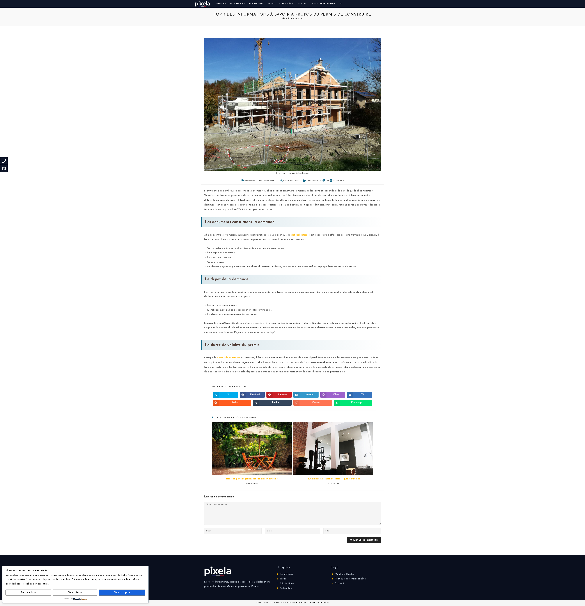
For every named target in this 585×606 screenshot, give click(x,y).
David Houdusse (297, 603)
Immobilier (249, 181)
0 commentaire (291, 181)
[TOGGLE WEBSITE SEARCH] (341, 4)
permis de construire (228, 357)
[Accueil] (283, 19)
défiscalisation (299, 235)
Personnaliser (28, 592)
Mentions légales (319, 603)
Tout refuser (75, 592)
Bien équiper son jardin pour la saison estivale (251, 479)
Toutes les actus (295, 19)
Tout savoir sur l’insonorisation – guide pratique (333, 479)
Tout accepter (122, 592)
